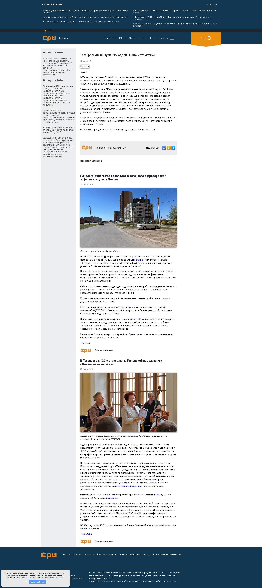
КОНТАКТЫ (161, 38)
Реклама (77, 554)
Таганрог (64, 38)
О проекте (65, 554)
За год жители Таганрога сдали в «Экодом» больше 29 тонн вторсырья (81, 21)
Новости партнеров (106, 554)
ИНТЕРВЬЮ (127, 38)
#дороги (85, 342)
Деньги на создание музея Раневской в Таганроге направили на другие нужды (85, 17)
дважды (161, 494)
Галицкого (140, 259)
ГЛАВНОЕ (110, 38)
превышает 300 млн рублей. (139, 319)
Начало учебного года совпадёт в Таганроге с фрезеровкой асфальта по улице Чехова (85, 11)
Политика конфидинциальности (134, 554)
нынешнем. (112, 497)
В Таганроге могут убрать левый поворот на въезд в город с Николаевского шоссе (174, 11)
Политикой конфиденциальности (52, 577)
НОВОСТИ (144, 38)
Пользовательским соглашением (28, 577)
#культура (86, 533)
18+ (203, 38)
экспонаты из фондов (130, 485)
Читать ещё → (213, 4)
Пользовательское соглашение (166, 554)
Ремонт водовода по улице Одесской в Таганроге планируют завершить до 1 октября (175, 24)
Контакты (89, 554)
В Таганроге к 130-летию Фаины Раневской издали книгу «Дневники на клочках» (171, 18)
